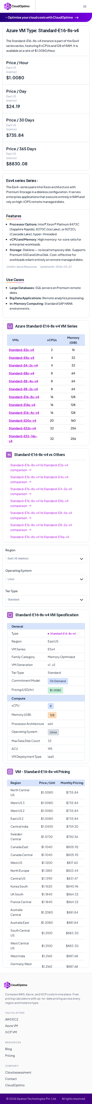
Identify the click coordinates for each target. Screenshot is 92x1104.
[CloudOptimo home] (20, 985)
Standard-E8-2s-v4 (23, 389)
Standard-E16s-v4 (22, 405)
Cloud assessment (18, 1072)
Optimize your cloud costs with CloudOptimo (40, 17)
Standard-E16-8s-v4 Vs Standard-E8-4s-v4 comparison (41, 515)
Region (10, 550)
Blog (8, 1049)
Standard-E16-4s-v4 (24, 412)
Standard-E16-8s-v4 (24, 397)
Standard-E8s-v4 (21, 373)
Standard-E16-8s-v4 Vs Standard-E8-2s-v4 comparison (41, 527)
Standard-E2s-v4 (21, 350)
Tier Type (11, 591)
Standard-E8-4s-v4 (23, 381)
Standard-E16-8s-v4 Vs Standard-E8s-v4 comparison (39, 503)
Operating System (18, 570)
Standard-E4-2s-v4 (23, 365)
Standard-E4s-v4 (21, 357)
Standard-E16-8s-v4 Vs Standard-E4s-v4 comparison (39, 479)
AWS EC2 (11, 1019)
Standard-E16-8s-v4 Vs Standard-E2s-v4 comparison (39, 467)
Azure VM (11, 1026)
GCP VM (11, 1032)
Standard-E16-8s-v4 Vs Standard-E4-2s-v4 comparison (41, 491)
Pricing (10, 1055)
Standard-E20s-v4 (22, 420)
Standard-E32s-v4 (22, 428)
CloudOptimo (15, 1085)
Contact (11, 1079)
